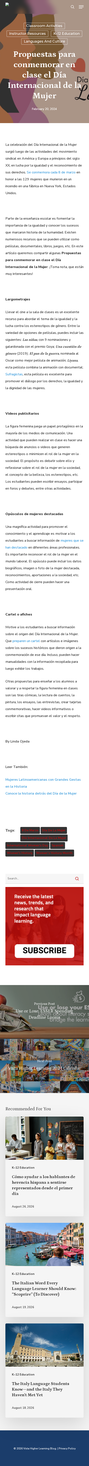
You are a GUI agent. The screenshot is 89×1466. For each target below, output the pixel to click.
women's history (19, 853)
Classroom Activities (44, 26)
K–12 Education (66, 34)
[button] (81, 7)
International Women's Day (27, 845)
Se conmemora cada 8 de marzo (51, 172)
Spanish (58, 845)
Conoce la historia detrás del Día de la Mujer (41, 793)
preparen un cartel (26, 641)
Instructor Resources (27, 34)
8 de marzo (30, 830)
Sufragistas (14, 374)
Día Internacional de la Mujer (44, 838)
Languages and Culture (44, 41)
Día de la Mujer (53, 830)
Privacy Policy (67, 1448)
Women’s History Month (54, 853)
